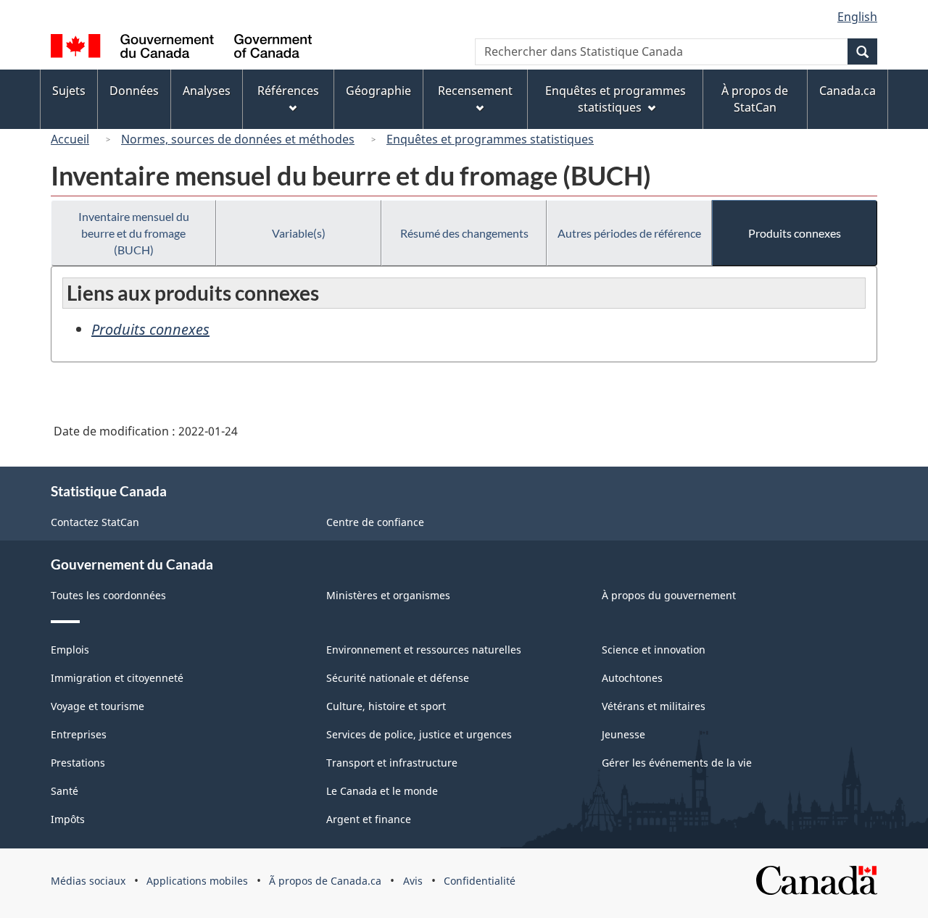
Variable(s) (299, 233)
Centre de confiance (375, 522)
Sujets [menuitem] (69, 91)
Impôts (68, 819)
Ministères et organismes (388, 595)
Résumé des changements (464, 233)
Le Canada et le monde (382, 791)
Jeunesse (623, 734)
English (857, 17)
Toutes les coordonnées (108, 595)
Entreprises (79, 734)
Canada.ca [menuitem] (847, 91)
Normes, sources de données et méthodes (238, 139)
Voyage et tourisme (97, 706)
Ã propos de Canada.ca (325, 881)
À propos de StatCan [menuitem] (754, 99)
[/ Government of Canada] (181, 48)
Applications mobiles (197, 881)
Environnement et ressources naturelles (423, 649)
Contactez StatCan (95, 522)
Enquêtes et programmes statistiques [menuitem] (615, 99)
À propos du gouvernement (669, 595)
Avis (413, 881)
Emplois (70, 649)
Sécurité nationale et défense (397, 678)
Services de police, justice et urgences (419, 734)
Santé (64, 791)
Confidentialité (479, 881)
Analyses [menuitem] (207, 91)
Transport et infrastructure (391, 762)
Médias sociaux (88, 881)
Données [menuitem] (134, 91)
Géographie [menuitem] (378, 91)
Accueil (70, 139)
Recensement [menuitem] (475, 91)
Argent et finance (368, 819)
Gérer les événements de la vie (677, 762)
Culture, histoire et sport (386, 706)
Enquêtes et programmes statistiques (490, 139)
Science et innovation (653, 649)
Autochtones (632, 678)
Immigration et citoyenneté (117, 678)
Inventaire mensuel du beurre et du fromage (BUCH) (133, 232)
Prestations (78, 762)
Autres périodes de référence (629, 233)
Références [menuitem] (288, 91)
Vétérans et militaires (653, 706)
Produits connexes (794, 233)
